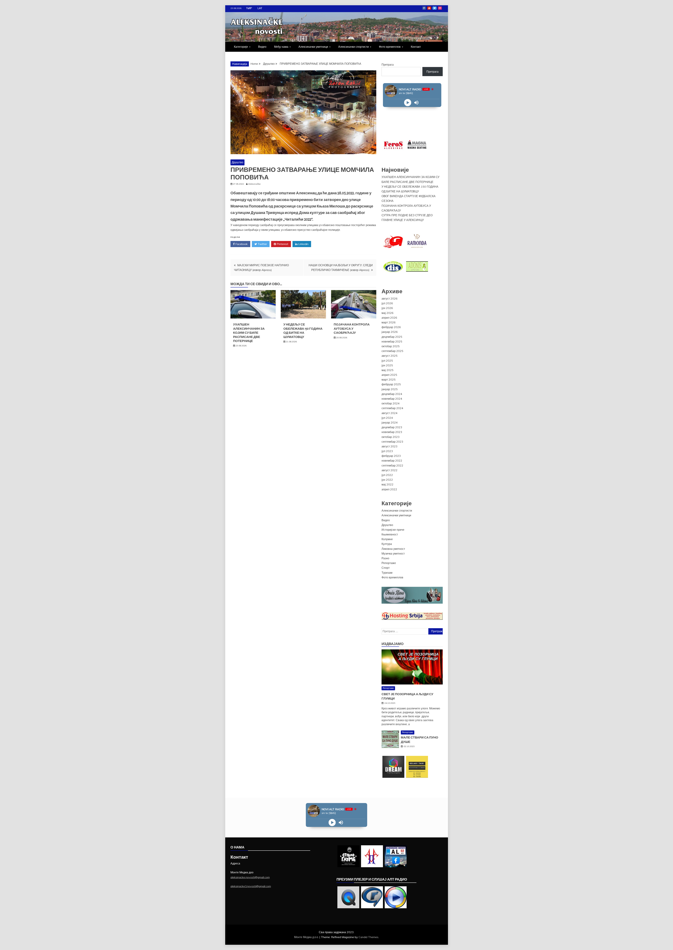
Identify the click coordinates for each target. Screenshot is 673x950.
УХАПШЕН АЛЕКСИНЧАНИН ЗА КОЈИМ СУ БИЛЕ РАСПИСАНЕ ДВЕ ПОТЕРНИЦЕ (249, 333)
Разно (385, 558)
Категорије (241, 46)
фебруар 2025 (391, 384)
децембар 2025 (392, 336)
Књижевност (390, 534)
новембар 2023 (392, 432)
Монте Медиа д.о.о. (306, 937)
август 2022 (389, 470)
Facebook (424, 8)
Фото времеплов (390, 46)
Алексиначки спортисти (353, 46)
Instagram (440, 8)
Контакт (416, 46)
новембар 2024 (392, 398)
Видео (262, 46)
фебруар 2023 (391, 456)
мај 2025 (387, 370)
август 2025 (389, 355)
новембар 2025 (392, 341)
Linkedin (302, 244)
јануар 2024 (390, 422)
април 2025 (389, 375)
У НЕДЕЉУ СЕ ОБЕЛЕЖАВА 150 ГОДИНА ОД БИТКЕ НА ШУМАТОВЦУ (302, 331)
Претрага (388, 64)
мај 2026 (387, 313)
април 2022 (389, 489)
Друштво (237, 162)
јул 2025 (387, 360)
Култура (387, 544)
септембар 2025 (392, 351)
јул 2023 (387, 451)
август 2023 (389, 446)
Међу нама (281, 46)
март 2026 (389, 322)
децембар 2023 (392, 427)
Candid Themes (368, 937)
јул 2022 (387, 475)
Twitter (435, 8)
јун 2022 (387, 479)
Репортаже (389, 563)
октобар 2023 (391, 437)
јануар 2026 (390, 332)
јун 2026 (387, 308)
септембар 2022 (392, 465)
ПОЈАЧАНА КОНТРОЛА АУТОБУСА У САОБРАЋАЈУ (352, 329)
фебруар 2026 (391, 327)
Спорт (386, 567)
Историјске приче (393, 529)
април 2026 (389, 317)
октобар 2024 (391, 403)
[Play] (407, 102)
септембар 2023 (392, 441)
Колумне (387, 539)
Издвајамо (393, 644)
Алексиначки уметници (313, 46)
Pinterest (282, 244)
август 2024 (389, 413)
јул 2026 (387, 303)
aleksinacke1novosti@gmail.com (250, 886)
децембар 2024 (392, 394)
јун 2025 (387, 365)
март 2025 (389, 379)
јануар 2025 (390, 389)
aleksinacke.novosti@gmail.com (250, 877)
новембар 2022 (392, 460)
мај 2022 (387, 484)
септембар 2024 (392, 408)
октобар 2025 (391, 346)
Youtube (429, 8)
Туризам (387, 572)
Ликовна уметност (393, 548)
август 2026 (389, 298)
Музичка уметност (393, 553)
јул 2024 (387, 417)
